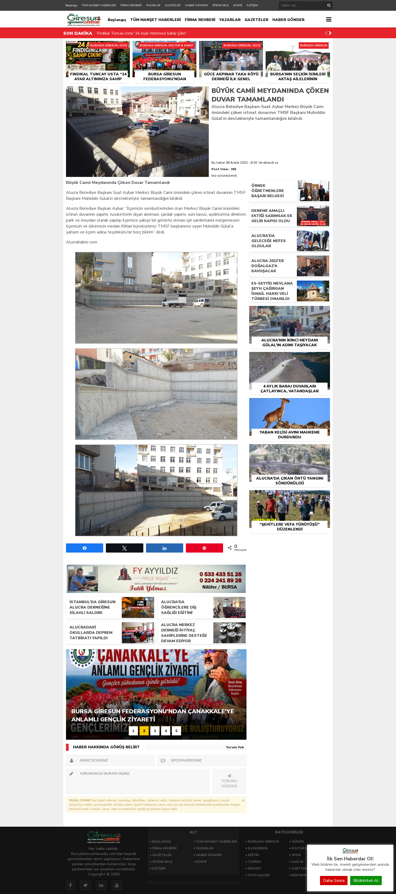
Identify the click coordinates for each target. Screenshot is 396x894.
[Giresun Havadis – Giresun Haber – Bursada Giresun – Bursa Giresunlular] (350, 852)
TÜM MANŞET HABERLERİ (99, 5)
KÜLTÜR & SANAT (305, 848)
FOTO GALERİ (258, 875)
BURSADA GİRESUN (263, 841)
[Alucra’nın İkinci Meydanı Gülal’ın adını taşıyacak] (289, 312)
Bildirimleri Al (366, 880)
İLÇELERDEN (258, 848)
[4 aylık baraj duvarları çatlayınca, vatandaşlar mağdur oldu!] (289, 358)
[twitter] (85, 885)
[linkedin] (101, 885)
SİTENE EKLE (220, 5)
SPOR (296, 855)
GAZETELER (172, 5)
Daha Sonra (334, 880)
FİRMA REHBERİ (131, 5)
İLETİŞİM (252, 5)
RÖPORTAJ (300, 875)
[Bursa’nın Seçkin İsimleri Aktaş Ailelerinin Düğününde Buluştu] (298, 47)
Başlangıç (71, 5)
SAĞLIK (297, 862)
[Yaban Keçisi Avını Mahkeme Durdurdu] (289, 404)
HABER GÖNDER (196, 5)
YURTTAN (299, 868)
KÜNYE (237, 5)
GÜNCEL (298, 841)
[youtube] (116, 885)
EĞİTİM (253, 855)
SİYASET (254, 868)
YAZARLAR (153, 5)
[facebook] (70, 885)
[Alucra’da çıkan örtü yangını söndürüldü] (289, 450)
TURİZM (254, 862)
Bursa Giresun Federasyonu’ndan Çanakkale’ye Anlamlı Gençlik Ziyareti (158, 33)
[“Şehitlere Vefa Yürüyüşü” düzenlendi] (289, 496)
